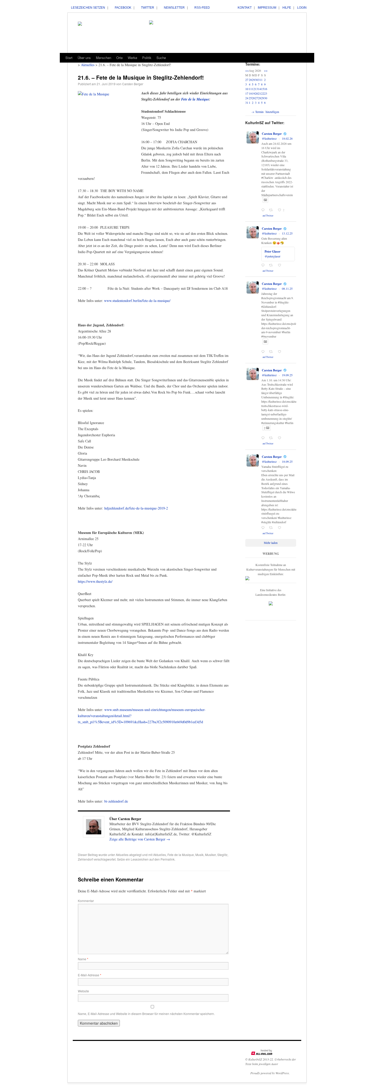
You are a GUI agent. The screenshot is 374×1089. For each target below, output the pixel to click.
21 (259, 93)
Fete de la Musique (195, 99)
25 (250, 98)
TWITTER (147, 7)
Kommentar (86, 900)
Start (69, 57)
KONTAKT (245, 7)
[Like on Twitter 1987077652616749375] (281, 352)
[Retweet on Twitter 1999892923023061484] (272, 265)
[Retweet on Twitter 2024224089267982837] (272, 210)
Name (83, 959)
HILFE (286, 7)
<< (247, 70)
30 (256, 80)
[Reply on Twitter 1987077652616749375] (264, 352)
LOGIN (302, 7)
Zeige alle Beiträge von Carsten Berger (139, 839)
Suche (161, 57)
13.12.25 (287, 233)
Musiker (210, 854)
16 (265, 89)
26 (253, 98)
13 (256, 89)
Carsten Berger (132, 84)
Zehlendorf (85, 859)
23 (265, 93)
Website (83, 991)
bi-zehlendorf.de (116, 801)
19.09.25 (287, 375)
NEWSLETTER (174, 7)
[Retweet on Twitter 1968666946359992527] (272, 528)
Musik (199, 854)
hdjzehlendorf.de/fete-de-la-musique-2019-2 (136, 508)
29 (253, 80)
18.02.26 (287, 138)
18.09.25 (287, 461)
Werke (132, 57)
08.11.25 (287, 288)
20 (256, 93)
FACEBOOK (123, 7)
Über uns (84, 57)
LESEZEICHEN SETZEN (88, 7)
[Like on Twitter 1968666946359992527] (281, 528)
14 (259, 89)
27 (246, 80)
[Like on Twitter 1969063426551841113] (281, 438)
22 (262, 93)
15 (262, 89)
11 (250, 89)
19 (253, 93)
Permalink (168, 859)
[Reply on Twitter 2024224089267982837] (264, 210)
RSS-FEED (202, 7)
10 (246, 89)
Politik (146, 57)
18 (250, 93)
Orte (119, 57)
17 (246, 93)
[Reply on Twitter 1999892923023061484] (264, 265)
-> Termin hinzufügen (265, 112)
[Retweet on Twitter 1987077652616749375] (272, 352)
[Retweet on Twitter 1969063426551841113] (272, 438)
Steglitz (222, 854)
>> (266, 70)
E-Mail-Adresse (89, 975)
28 (250, 80)
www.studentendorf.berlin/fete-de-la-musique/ (137, 300)
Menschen (103, 57)
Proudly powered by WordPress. (270, 1073)
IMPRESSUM (267, 7)
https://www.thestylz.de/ (95, 581)
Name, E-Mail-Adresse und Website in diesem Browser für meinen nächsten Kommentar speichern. (146, 1013)
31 (259, 80)
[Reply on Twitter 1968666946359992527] (264, 528)
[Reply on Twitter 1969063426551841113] (264, 438)
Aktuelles (122, 854)
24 (246, 98)
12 (253, 89)
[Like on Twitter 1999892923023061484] (281, 265)
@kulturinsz (269, 138)
